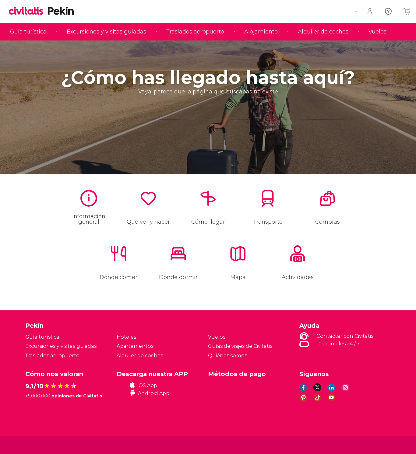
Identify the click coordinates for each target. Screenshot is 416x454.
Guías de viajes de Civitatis (240, 346)
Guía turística (28, 31)
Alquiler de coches (323, 31)
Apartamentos (135, 346)
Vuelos (377, 31)
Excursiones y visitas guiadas (106, 31)
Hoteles (126, 337)
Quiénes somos (227, 355)
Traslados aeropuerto (195, 31)
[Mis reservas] (370, 11)
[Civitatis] (40, 444)
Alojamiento (261, 31)
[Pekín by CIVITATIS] (28, 11)
